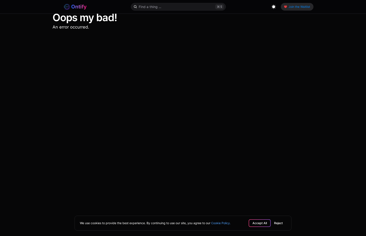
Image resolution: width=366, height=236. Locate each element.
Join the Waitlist (299, 6)
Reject (278, 223)
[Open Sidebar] (56, 7)
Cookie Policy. (221, 223)
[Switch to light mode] (273, 7)
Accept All (259, 223)
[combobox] (173, 7)
